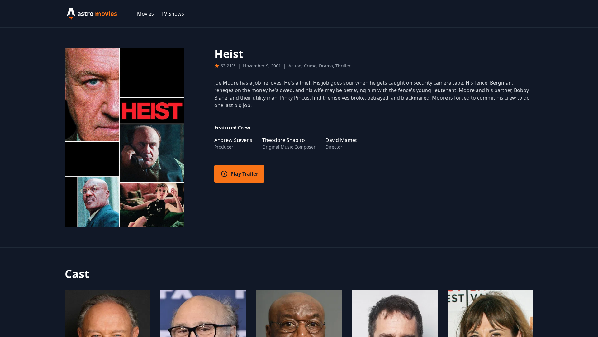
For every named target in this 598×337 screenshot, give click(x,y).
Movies (145, 13)
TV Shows (172, 13)
